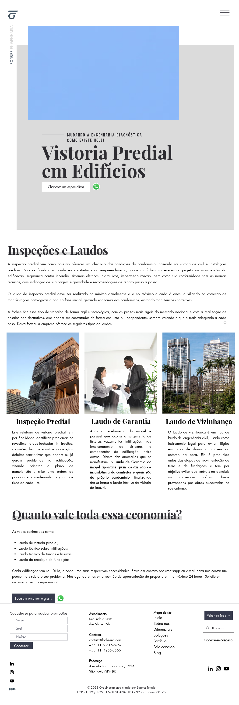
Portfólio (160, 641)
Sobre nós (161, 623)
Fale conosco (164, 646)
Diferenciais (163, 629)
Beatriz (141, 687)
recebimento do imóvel (126, 431)
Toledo (151, 687)
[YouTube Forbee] (11, 681)
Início (158, 617)
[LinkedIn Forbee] (11, 663)
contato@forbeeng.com (105, 640)
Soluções (161, 635)
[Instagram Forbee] (11, 672)
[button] (225, 12)
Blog (157, 652)
